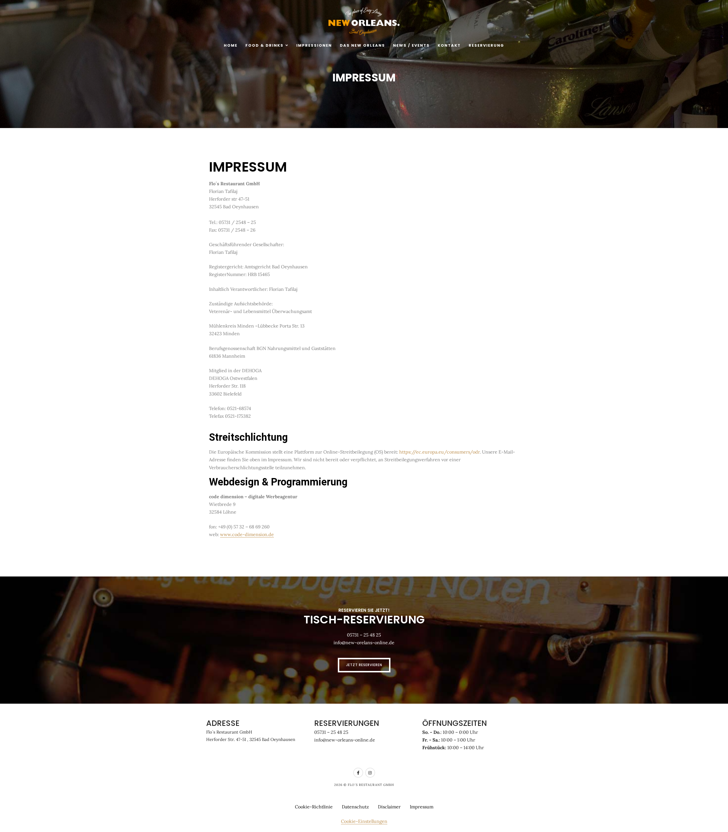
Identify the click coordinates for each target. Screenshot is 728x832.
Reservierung (486, 45)
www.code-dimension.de (247, 534)
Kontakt (449, 45)
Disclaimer (389, 807)
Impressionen (314, 45)
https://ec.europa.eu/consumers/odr (439, 452)
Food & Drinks (264, 45)
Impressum (421, 807)
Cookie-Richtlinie (314, 807)
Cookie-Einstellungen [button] (364, 821)
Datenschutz (355, 807)
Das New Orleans (362, 45)
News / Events (411, 45)
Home (230, 45)
